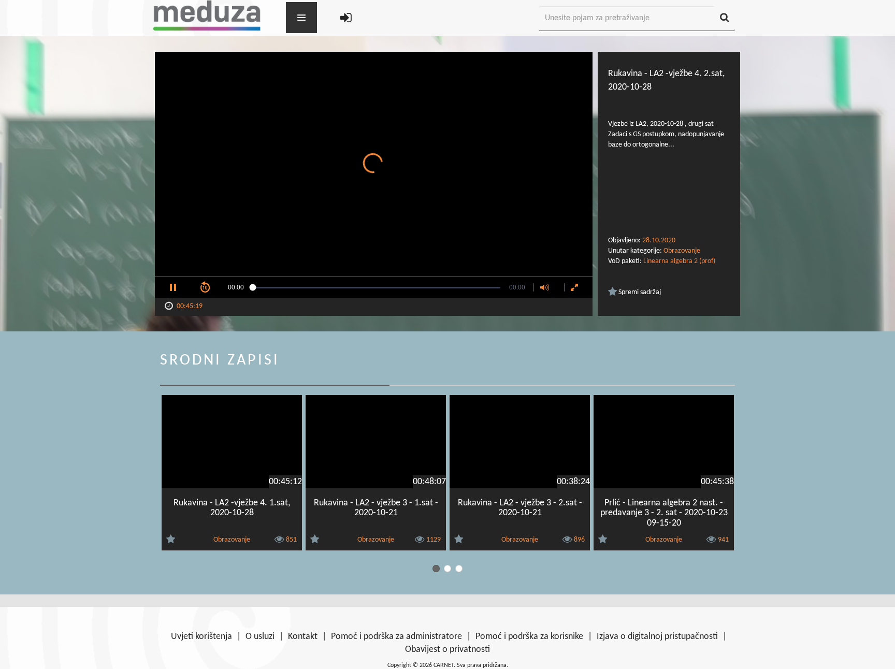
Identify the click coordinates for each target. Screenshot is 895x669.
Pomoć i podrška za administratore (396, 636)
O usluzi (260, 636)
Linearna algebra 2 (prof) (679, 261)
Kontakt (302, 636)
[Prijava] (346, 18)
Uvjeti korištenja (201, 636)
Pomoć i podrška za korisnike (529, 636)
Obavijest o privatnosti (447, 649)
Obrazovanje (681, 251)
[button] (173, 287)
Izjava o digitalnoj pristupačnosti (657, 636)
